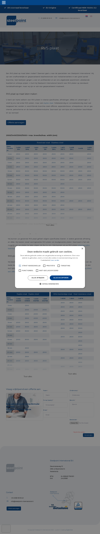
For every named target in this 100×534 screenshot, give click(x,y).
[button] (50, 284)
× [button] (82, 248)
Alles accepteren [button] (60, 278)
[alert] (50, 267)
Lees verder (55, 260)
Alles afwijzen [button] (38, 278)
